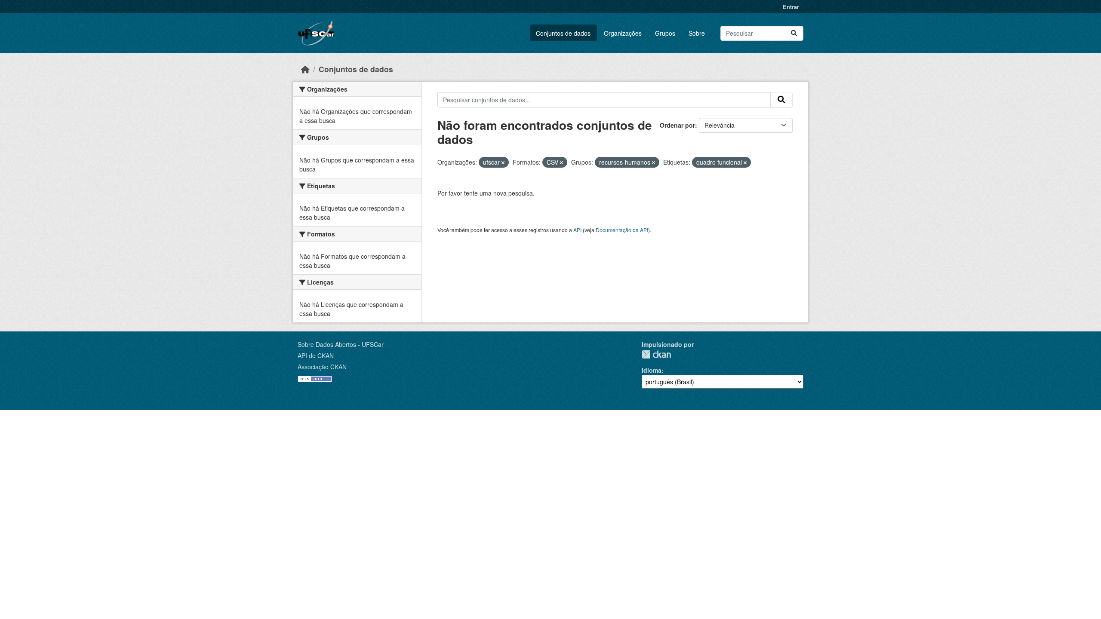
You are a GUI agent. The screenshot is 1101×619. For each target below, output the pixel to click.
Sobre (697, 33)
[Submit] (794, 33)
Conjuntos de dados (563, 33)
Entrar (791, 7)
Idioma (651, 370)
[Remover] (502, 162)
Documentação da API (622, 229)
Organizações (623, 33)
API (577, 229)
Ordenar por (677, 125)
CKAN (656, 354)
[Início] (305, 69)
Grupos (665, 33)
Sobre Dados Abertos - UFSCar (341, 344)
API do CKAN (316, 355)
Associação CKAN (322, 366)
